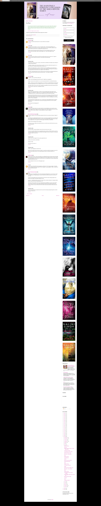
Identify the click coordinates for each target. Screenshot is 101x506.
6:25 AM (29, 169)
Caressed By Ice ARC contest (68, 451)
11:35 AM (29, 42)
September (66, 441)
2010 (64, 432)
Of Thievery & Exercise (67, 465)
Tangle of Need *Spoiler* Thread (68, 377)
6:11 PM (29, 104)
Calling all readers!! (67, 480)
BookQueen (30, 40)
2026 (64, 413)
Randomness (30, 35)
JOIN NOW (69, 40)
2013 (64, 429)
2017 (64, 424)
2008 (64, 435)
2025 (64, 414)
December (65, 437)
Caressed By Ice (66, 457)
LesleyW (29, 45)
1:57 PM (29, 73)
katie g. (29, 55)
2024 (64, 415)
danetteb (29, 107)
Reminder (65, 447)
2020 (64, 420)
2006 (64, 488)
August (65, 442)
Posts (65, 408)
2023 (64, 416)
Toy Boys (65, 477)
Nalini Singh (30, 76)
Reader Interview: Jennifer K (68, 460)
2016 (64, 425)
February (65, 485)
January (65, 486)
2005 (64, 489)
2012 (64, 430)
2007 (64, 436)
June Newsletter (65, 372)
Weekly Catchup (66, 456)
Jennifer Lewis (30, 155)
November (65, 438)
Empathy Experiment (67, 461)
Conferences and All (67, 450)
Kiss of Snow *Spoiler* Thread (67, 386)
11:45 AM (29, 52)
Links (65, 455)
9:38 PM (29, 162)
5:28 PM (29, 185)
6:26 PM (29, 111)
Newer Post (27, 195)
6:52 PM (29, 152)
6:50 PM (29, 144)
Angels (65, 466)
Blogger (52, 499)
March (65, 484)
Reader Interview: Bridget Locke (68, 467)
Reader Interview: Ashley (67, 476)
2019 (64, 421)
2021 (64, 419)
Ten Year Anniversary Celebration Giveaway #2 (71, 366)
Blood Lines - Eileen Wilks (67, 454)
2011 (64, 431)
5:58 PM (29, 87)
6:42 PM (29, 125)
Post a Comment (29, 193)
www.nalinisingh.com (70, 23)
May (65, 481)
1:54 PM (29, 58)
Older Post (57, 195)
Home (43, 195)
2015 (64, 426)
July (64, 443)
